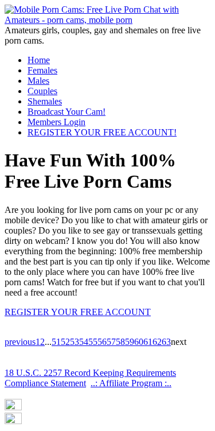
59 (129, 342)
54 (83, 342)
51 (56, 342)
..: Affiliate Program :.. (131, 383)
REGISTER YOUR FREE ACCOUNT (78, 312)
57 (111, 342)
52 (65, 342)
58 (120, 342)
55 (92, 342)
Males (38, 81)
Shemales (45, 101)
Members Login (56, 122)
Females (42, 70)
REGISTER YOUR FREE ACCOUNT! (102, 132)
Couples (42, 91)
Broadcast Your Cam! (66, 112)
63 (166, 342)
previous (20, 342)
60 (138, 342)
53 (74, 342)
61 (148, 342)
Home (39, 60)
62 (157, 342)
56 (102, 342)
